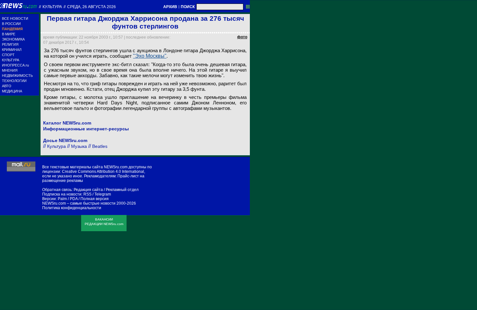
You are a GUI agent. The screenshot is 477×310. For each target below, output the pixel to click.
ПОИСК (188, 7)
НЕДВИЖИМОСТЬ (17, 76)
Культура (52, 7)
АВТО (6, 86)
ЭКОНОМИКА (13, 39)
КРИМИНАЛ (11, 50)
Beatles (99, 146)
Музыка (79, 146)
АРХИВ (170, 7)
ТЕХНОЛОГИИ (14, 81)
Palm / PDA (68, 199)
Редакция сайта (88, 189)
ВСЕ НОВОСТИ (15, 18)
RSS (87, 194)
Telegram (102, 194)
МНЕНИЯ (10, 70)
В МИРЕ (8, 34)
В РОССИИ (11, 24)
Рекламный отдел (122, 189)
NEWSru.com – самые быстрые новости (79, 203)
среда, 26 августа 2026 (91, 7)
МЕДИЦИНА (12, 91)
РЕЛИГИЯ (10, 44)
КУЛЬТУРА (10, 60)
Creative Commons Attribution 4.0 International (103, 171)
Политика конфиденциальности (71, 208)
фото (242, 37)
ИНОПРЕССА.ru (15, 65)
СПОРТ (8, 55)
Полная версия (94, 199)
